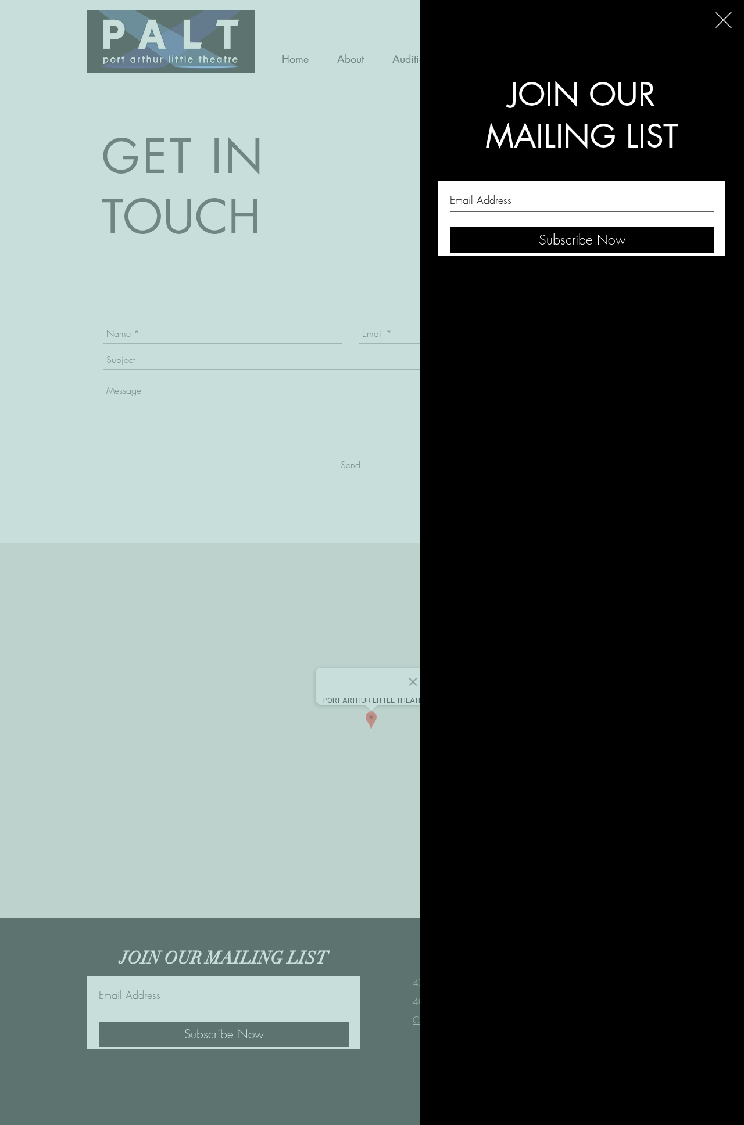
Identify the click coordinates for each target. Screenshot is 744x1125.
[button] (723, 20)
